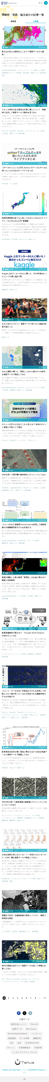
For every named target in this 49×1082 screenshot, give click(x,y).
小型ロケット (32, 440)
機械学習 (5, 290)
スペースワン (21, 440)
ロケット (11, 1048)
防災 (3, 75)
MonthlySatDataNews (18, 1034)
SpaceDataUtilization (9, 70)
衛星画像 (43, 73)
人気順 (35, 21)
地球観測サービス (8, 73)
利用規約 (5, 1070)
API (3, 979)
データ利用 (33, 70)
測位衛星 (26, 73)
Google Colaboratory (9, 541)
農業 (10, 881)
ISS (11, 1043)
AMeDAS (5, 768)
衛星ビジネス (15, 717)
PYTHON (5, 184)
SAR (19, 1043)
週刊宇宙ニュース (18, 1024)
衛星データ (34, 73)
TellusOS (20, 131)
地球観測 (12, 390)
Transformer (22, 541)
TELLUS (5, 131)
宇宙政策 (38, 1048)
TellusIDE (12, 131)
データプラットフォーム (10, 654)
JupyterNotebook (15, 488)
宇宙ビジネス (33, 715)
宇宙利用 (18, 73)
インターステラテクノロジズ (24, 1052)
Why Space (31, 1029)
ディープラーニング (8, 818)
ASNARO (5, 488)
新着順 (13, 21)
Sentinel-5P (6, 879)
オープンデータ (23, 70)
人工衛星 (42, 70)
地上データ (23, 239)
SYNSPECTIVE (32, 1043)
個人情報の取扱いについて (18, 1070)
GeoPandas (6, 239)
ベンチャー (36, 1034)
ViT (29, 541)
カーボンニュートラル (19, 879)
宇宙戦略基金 (24, 1048)
